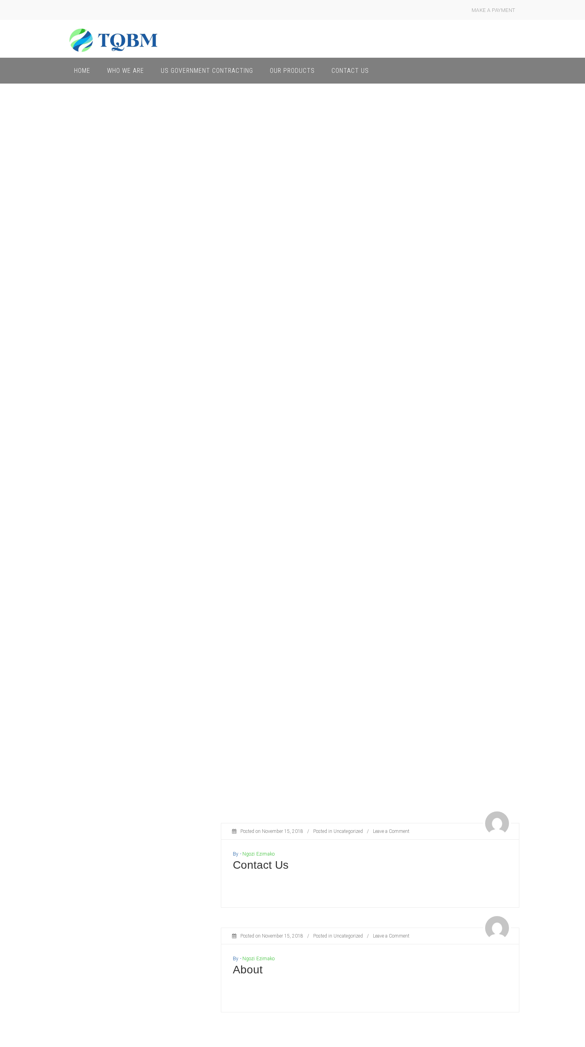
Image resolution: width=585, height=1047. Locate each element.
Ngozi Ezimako (258, 854)
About (248, 969)
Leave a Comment (391, 831)
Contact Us (350, 70)
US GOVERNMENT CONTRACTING (207, 70)
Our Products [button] (292, 70)
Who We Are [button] (125, 70)
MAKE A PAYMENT (493, 10)
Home (82, 70)
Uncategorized (348, 831)
